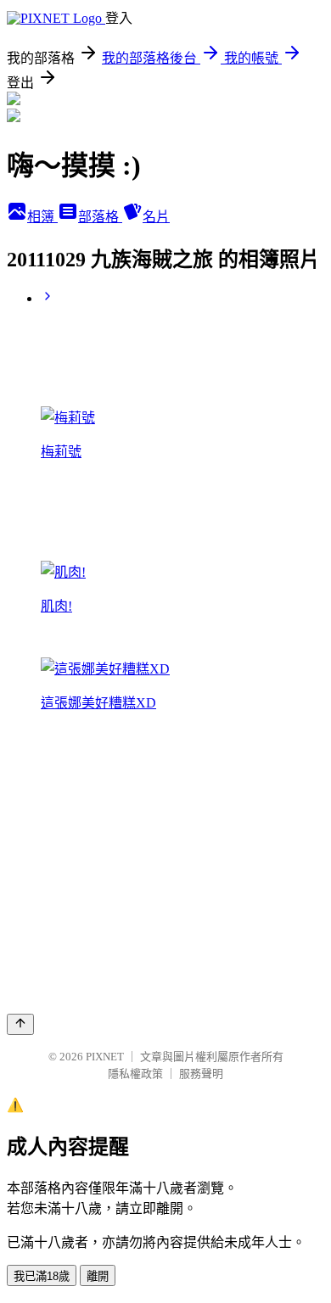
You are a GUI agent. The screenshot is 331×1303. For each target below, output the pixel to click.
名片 (156, 217)
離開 (98, 1276)
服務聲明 (201, 1073)
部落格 (100, 217)
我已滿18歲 (42, 1276)
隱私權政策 (135, 1073)
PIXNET (105, 1056)
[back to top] (20, 1024)
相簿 (42, 217)
